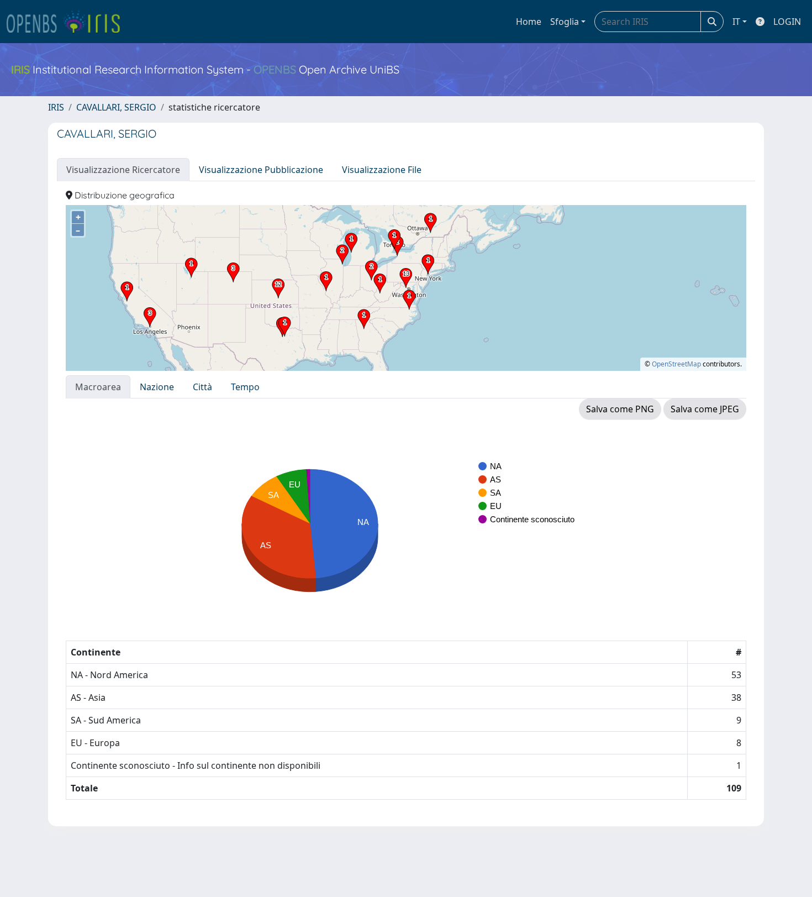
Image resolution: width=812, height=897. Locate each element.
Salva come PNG (620, 409)
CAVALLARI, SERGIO (116, 107)
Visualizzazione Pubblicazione (261, 170)
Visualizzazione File (381, 170)
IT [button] (736, 21)
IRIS (56, 107)
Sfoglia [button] (564, 21)
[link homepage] (68, 21)
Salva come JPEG (705, 409)
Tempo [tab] (245, 387)
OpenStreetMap (676, 364)
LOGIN (787, 21)
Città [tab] (202, 387)
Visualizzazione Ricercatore (123, 170)
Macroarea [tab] (98, 387)
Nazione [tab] (157, 387)
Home (528, 21)
